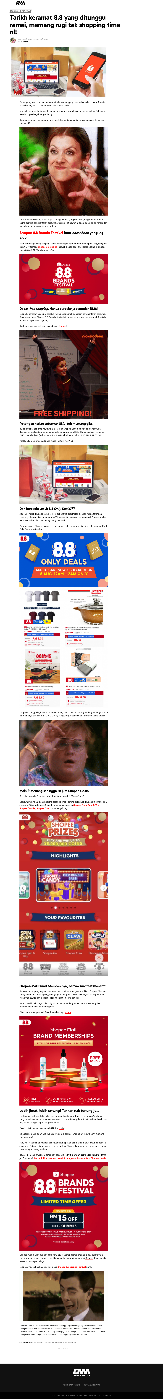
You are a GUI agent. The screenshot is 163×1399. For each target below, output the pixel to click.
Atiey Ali (24, 41)
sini (103, 715)
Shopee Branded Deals (54, 1343)
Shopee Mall (71, 1343)
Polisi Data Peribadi (72, 1385)
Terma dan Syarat (92, 1385)
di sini (68, 1012)
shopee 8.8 (39, 1343)
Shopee (89, 1258)
